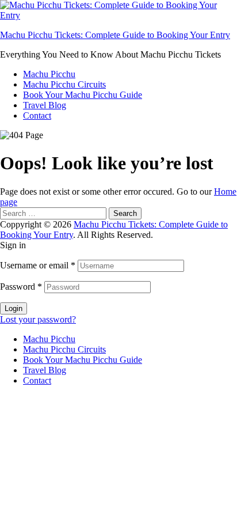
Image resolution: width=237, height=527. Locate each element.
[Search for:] (54, 213)
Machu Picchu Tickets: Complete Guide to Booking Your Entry (115, 35)
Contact (37, 115)
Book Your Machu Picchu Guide (82, 95)
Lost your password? (38, 319)
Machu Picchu (49, 74)
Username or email (37, 265)
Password (21, 286)
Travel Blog (44, 105)
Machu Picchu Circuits (64, 84)
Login (13, 308)
